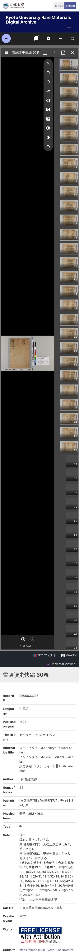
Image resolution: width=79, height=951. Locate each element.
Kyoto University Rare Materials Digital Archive (38, 19)
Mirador (71, 655)
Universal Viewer (62, 664)
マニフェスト (46, 655)
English (70, 5)
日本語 (59, 5)
